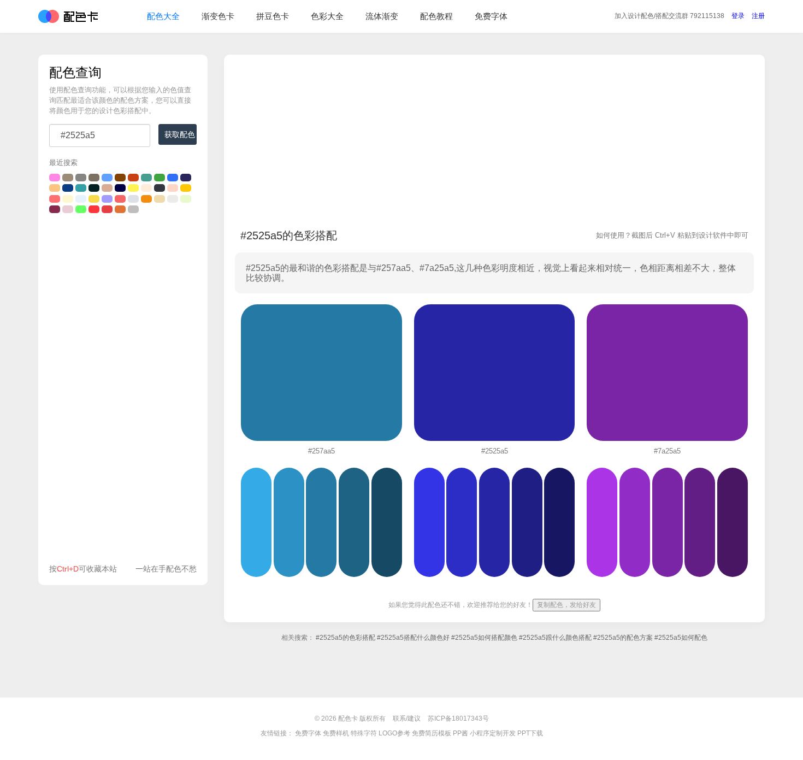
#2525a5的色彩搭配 (345, 637)
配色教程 (436, 16)
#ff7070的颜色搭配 (54, 199)
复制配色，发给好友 (566, 605)
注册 (758, 16)
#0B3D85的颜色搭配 (67, 188)
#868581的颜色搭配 (80, 177)
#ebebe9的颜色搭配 (172, 199)
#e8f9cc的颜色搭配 (185, 199)
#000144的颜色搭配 (120, 188)
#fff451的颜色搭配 (133, 188)
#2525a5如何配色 (680, 637)
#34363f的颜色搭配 (159, 188)
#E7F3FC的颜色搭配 (80, 199)
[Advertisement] (123, 391)
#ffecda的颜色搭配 (146, 188)
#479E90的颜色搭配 (146, 177)
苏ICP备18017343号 (458, 718)
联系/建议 (407, 718)
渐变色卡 (218, 16)
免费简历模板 (431, 733)
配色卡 (68, 16)
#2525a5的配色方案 (623, 637)
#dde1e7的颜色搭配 (133, 199)
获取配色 (179, 134)
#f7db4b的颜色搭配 (93, 199)
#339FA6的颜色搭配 (80, 188)
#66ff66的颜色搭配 (80, 209)
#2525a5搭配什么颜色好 (413, 637)
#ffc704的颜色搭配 (185, 188)
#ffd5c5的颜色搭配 (172, 188)
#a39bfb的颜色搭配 (107, 199)
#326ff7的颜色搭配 (172, 177)
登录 (738, 16)
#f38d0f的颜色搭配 (146, 199)
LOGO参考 (394, 733)
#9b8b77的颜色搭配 (67, 177)
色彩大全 (327, 16)
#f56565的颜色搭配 (120, 199)
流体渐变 (381, 16)
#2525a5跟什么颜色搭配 (555, 637)
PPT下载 (530, 733)
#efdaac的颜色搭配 (159, 199)
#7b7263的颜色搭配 (93, 177)
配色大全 (163, 16)
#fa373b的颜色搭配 (93, 209)
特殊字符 (364, 733)
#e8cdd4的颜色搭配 (67, 209)
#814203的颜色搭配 (120, 177)
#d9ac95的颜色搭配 (107, 188)
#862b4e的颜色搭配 (54, 209)
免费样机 (336, 733)
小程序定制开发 (493, 733)
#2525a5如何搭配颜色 (484, 637)
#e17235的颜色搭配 (120, 209)
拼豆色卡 (272, 16)
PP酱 (460, 733)
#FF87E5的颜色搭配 (54, 177)
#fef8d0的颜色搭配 (67, 199)
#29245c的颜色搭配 (185, 177)
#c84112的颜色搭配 (133, 177)
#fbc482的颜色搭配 (54, 188)
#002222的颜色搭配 (93, 188)
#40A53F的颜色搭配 (159, 177)
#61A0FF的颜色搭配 (107, 177)
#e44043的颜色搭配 (107, 209)
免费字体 (491, 16)
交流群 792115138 (669, 16)
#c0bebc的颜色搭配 (133, 209)
